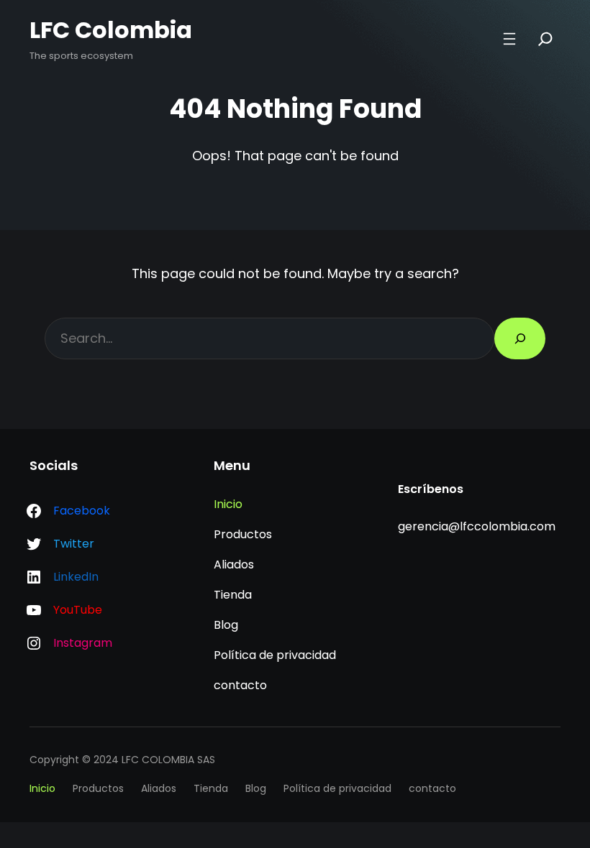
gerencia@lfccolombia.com (476, 526)
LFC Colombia (111, 30)
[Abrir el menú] (509, 39)
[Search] (545, 39)
